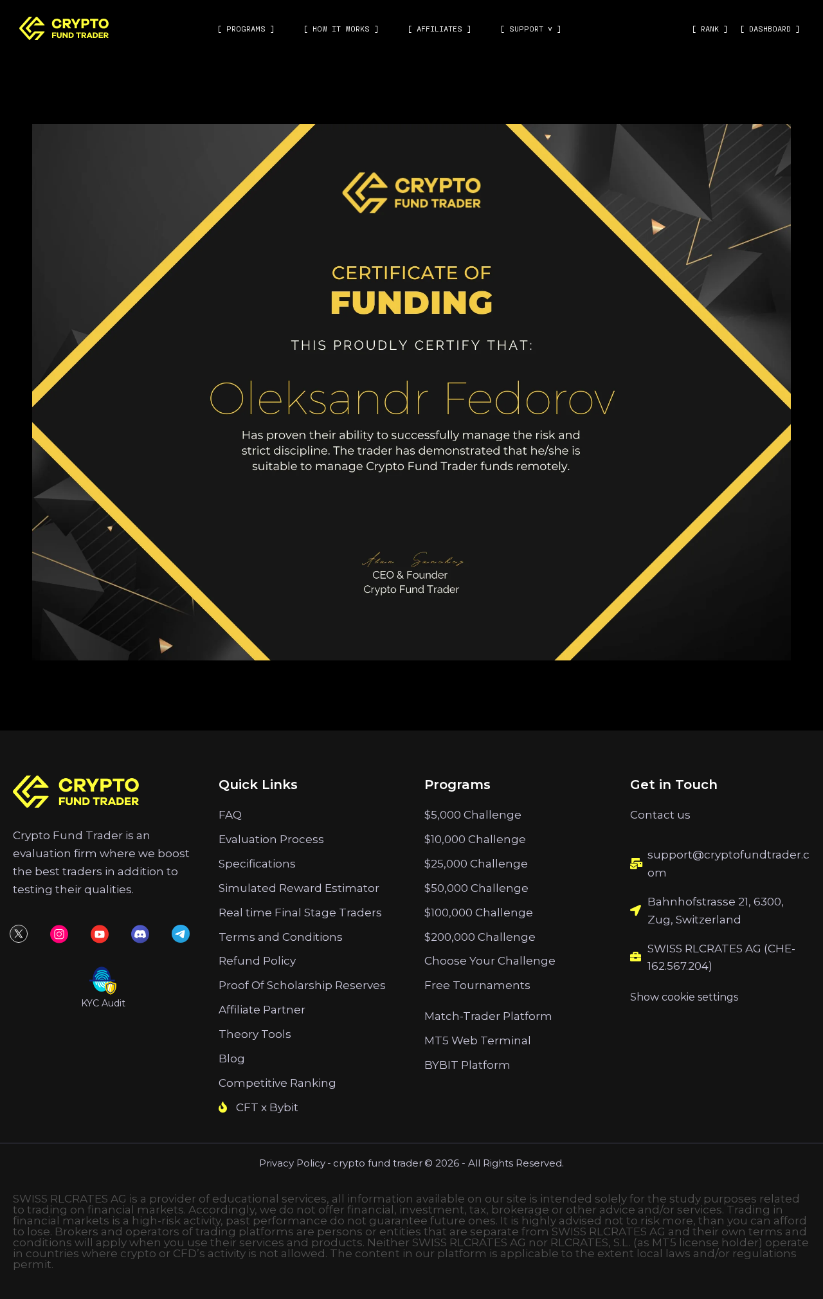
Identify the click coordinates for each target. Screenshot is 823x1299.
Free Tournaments (477, 985)
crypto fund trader (377, 1163)
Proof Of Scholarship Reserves (302, 985)
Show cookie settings (684, 997)
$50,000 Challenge (476, 888)
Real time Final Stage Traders (300, 912)
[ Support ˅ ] (530, 28)
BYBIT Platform (467, 1064)
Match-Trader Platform (488, 1016)
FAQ (230, 814)
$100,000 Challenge (478, 912)
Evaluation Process (271, 839)
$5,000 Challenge (472, 814)
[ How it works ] (341, 28)
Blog (232, 1058)
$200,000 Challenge (480, 937)
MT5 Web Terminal (477, 1040)
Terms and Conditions (281, 937)
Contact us (660, 814)
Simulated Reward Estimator (299, 888)
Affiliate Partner (262, 1009)
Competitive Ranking (277, 1082)
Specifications (257, 863)
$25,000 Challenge (476, 863)
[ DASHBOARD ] (770, 28)
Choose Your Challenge (490, 960)
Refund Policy (257, 960)
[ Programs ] (246, 28)
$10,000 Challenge (475, 839)
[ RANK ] (710, 28)
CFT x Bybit (267, 1107)
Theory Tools (255, 1034)
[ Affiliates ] (439, 28)
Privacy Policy (292, 1163)
